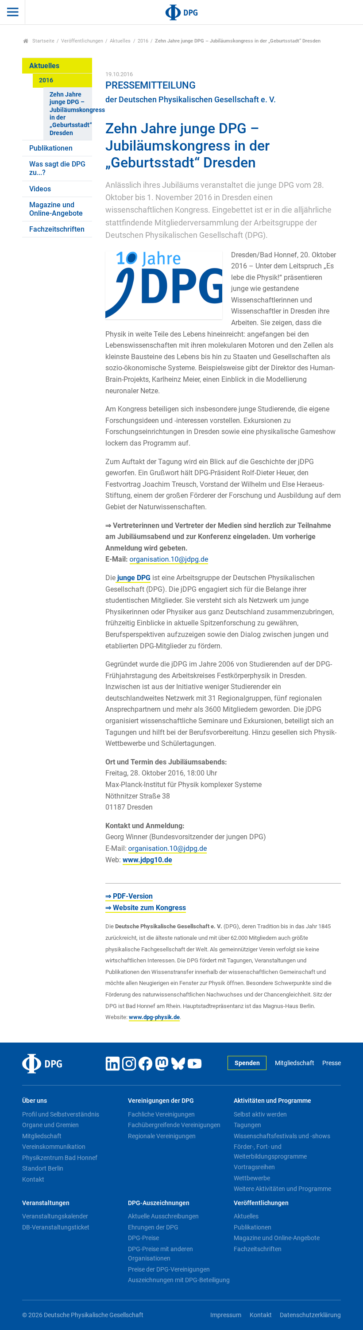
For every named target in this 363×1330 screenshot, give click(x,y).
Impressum (225, 1315)
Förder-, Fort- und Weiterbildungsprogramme (270, 1151)
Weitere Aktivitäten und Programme (282, 1188)
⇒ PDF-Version (129, 896)
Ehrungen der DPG (153, 1227)
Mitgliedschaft (294, 1063)
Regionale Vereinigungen (162, 1136)
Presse (331, 1063)
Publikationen (51, 148)
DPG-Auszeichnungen (158, 1203)
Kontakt (33, 1179)
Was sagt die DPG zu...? (57, 168)
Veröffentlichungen (82, 41)
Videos (40, 189)
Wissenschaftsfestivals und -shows (282, 1136)
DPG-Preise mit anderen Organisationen (160, 1253)
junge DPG (133, 578)
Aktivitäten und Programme (272, 1101)
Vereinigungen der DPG (161, 1101)
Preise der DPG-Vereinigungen (169, 1269)
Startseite (42, 41)
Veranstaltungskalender (55, 1216)
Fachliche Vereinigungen (161, 1114)
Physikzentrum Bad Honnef (59, 1157)
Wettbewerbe (252, 1178)
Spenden (247, 1063)
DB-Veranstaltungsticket (55, 1227)
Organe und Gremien (50, 1124)
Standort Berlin (42, 1168)
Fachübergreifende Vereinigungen (174, 1124)
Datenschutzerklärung (310, 1315)
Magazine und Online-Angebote (56, 209)
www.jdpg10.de (147, 860)
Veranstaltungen (46, 1203)
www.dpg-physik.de (154, 1017)
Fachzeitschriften (57, 229)
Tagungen (247, 1124)
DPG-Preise (143, 1237)
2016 (143, 41)
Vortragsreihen (254, 1167)
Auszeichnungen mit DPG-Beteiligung (179, 1279)
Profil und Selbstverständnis (60, 1114)
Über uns (34, 1101)
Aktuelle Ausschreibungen (163, 1216)
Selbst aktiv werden (260, 1114)
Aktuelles (120, 41)
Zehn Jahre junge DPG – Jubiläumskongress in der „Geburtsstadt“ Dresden (71, 113)
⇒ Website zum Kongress (145, 907)
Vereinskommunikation (53, 1146)
